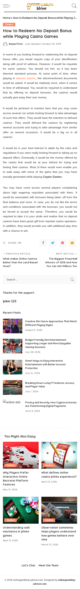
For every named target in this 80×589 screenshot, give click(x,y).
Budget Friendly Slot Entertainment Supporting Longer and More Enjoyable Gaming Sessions (48, 343)
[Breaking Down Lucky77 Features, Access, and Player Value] (12, 387)
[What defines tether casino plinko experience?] (59, 455)
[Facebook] (43, 243)
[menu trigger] (8, 6)
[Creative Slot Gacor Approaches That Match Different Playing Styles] (12, 326)
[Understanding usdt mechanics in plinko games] (21, 510)
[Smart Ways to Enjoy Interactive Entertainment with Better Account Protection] (12, 367)
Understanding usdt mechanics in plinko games (16, 531)
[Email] (72, 243)
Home (6, 17)
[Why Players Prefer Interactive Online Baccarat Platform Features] (21, 455)
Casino (9, 24)
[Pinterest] (62, 243)
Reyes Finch (16, 44)
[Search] (73, 6)
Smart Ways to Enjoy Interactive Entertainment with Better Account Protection (45, 364)
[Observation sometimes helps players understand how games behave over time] (59, 510)
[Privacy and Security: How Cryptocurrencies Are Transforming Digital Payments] (12, 407)
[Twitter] (53, 243)
